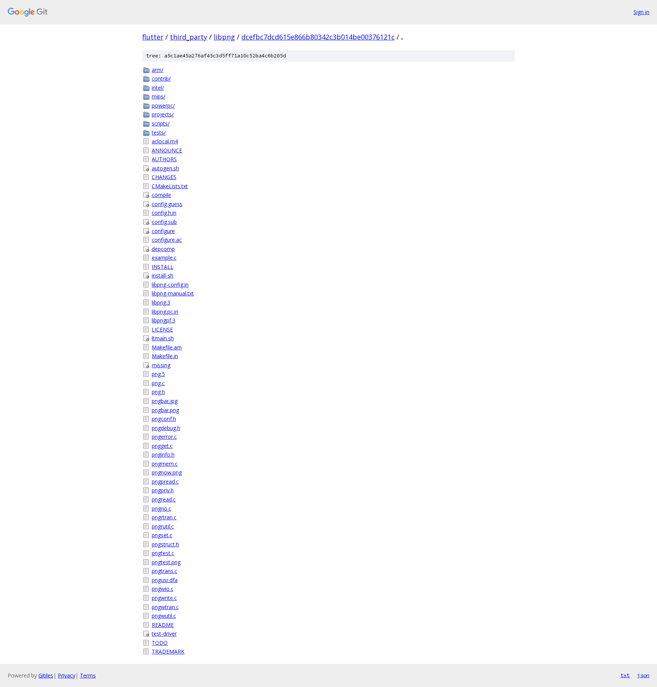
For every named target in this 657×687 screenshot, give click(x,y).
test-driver (164, 633)
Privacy (66, 675)
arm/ (157, 69)
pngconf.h (164, 418)
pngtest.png (166, 562)
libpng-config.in (170, 284)
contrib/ (161, 78)
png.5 (158, 374)
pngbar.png (165, 410)
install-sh (162, 275)
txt (625, 675)
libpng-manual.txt (173, 293)
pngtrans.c (164, 570)
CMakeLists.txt (170, 186)
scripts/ (161, 123)
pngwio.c (162, 588)
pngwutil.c (164, 615)
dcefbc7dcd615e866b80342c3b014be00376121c (318, 36)
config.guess (167, 204)
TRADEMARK (168, 651)
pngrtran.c (164, 517)
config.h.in (164, 212)
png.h (158, 391)
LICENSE (162, 329)
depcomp (163, 248)
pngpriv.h (163, 490)
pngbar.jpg (165, 401)
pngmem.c (165, 463)
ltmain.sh (163, 338)
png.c (158, 383)
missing (161, 365)
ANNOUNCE (167, 150)
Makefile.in (165, 356)
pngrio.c (161, 508)
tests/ (159, 132)
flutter (152, 36)
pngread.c (164, 499)
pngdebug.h (166, 428)
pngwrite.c (164, 597)
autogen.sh (165, 168)
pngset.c (162, 535)
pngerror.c (164, 436)
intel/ (158, 87)
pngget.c (162, 445)
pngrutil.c (163, 526)
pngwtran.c (165, 607)
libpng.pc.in (165, 311)
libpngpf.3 (163, 320)
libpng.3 (161, 302)
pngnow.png (167, 472)
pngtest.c (163, 553)
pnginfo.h (163, 454)
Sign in (641, 12)
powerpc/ (163, 105)
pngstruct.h (165, 544)
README (163, 624)
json (643, 675)
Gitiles (45, 675)
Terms (88, 675)
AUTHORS (164, 159)
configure (163, 231)
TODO (160, 642)
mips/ (158, 96)
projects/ (163, 114)
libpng (224, 36)
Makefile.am (167, 347)
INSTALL (162, 266)
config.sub (164, 221)
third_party (188, 36)
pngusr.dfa (165, 580)
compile (161, 194)
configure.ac (167, 239)
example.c (164, 257)
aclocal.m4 (165, 141)
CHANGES (164, 177)
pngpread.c (165, 481)
